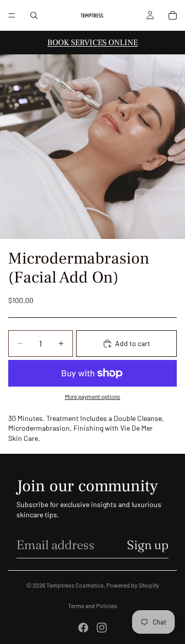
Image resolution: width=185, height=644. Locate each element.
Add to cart (132, 343)
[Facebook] (83, 627)
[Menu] (12, 15)
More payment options (92, 396)
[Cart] (172, 15)
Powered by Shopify (132, 585)
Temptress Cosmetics (75, 585)
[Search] (34, 15)
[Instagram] (102, 627)
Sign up (148, 544)
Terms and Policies (92, 605)
